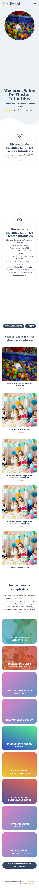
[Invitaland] (11, 3)
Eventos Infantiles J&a (19, 430)
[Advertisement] (19, 63)
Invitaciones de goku (19, 720)
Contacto (19, 886)
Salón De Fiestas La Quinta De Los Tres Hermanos (20, 477)
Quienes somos (27, 883)
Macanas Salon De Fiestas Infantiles (19, 384)
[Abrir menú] (35, 3)
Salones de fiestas (28, 881)
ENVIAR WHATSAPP (13, 326)
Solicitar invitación (12, 883)
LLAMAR (30, 326)
